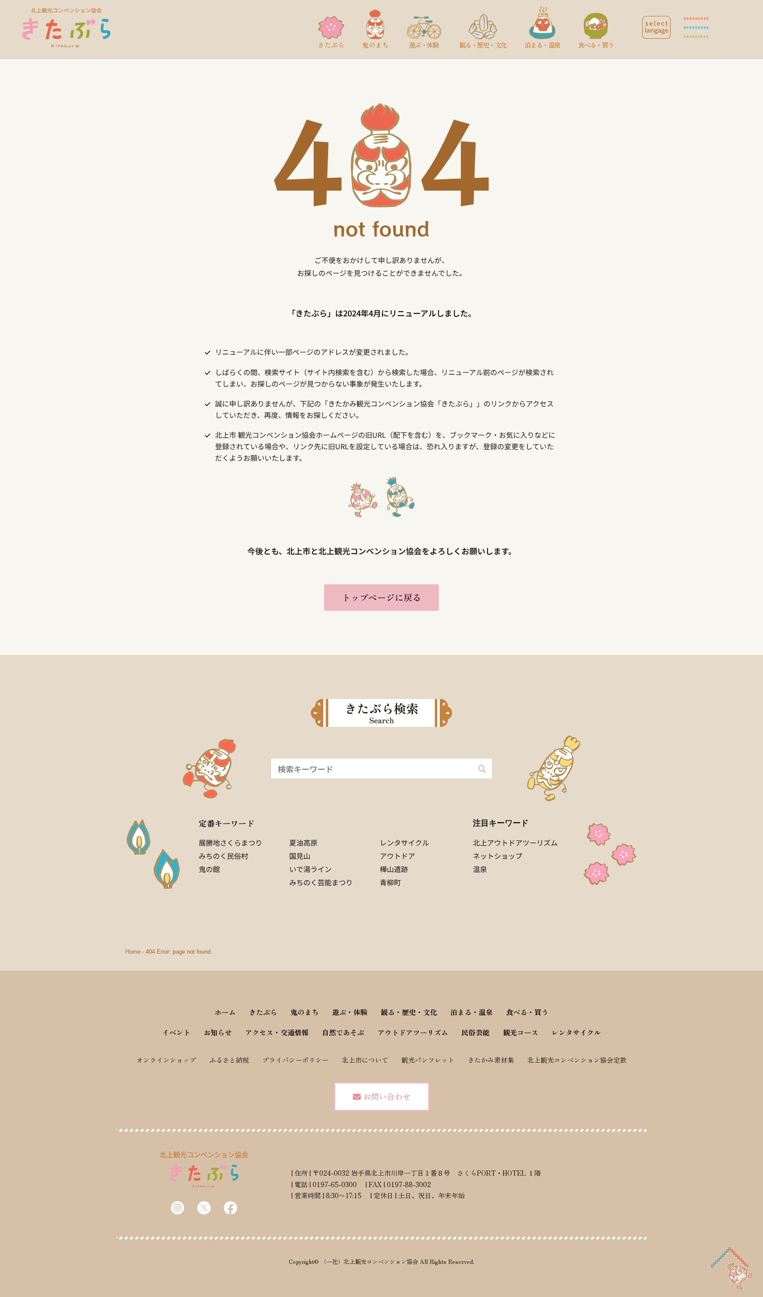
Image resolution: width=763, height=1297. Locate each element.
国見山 (299, 855)
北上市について (365, 1059)
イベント (176, 1032)
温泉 (480, 869)
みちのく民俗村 (223, 855)
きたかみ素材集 (491, 1059)
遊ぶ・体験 (349, 1012)
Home (132, 951)
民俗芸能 (475, 1032)
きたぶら (263, 1012)
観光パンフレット (427, 1059)
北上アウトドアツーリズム (515, 842)
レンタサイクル (404, 842)
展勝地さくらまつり (230, 842)
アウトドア (397, 855)
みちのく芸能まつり (321, 882)
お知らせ (218, 1032)
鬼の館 (209, 869)
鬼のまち (305, 1012)
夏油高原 (303, 842)
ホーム (225, 1012)
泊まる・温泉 (471, 1012)
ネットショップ (497, 855)
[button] (656, 27)
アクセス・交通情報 (277, 1032)
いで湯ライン (310, 869)
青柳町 (390, 882)
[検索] (482, 768)
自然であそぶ (343, 1032)
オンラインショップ (166, 1059)
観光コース (520, 1032)
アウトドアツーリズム (413, 1032)
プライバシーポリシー (295, 1059)
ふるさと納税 (229, 1059)
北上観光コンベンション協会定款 (577, 1059)
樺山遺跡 (394, 869)
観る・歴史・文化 (409, 1012)
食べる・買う (527, 1012)
